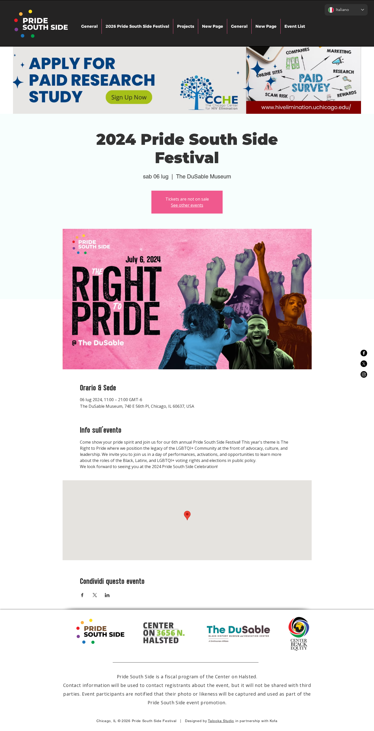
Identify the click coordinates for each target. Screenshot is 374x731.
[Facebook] (364, 353)
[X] (364, 363)
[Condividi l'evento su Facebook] (82, 595)
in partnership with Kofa (256, 721)
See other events (187, 205)
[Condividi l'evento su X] (94, 595)
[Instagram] (364, 374)
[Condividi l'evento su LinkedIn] (107, 595)
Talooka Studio (221, 721)
